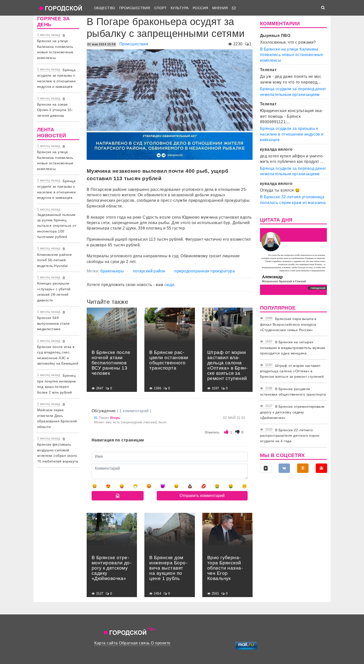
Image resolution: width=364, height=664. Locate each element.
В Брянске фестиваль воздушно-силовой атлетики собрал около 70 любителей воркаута (57, 450)
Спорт (160, 8)
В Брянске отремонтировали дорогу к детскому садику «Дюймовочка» (292, 412)
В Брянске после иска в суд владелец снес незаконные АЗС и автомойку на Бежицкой (57, 352)
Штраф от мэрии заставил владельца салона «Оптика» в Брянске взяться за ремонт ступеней (292, 371)
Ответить (212, 432)
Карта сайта (106, 643)
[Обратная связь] (233, 7)
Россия (200, 8)
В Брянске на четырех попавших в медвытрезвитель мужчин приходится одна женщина (292, 347)
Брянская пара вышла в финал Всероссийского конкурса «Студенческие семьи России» (288, 324)
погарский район (149, 271)
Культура (180, 8)
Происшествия (134, 8)
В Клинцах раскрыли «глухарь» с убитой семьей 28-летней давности (54, 289)
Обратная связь (134, 643)
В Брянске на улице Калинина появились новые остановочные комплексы (55, 46)
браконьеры (112, 271)
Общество (104, 8)
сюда (169, 285)
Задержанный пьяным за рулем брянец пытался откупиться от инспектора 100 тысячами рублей (56, 226)
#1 (96, 418)
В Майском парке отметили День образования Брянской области (57, 416)
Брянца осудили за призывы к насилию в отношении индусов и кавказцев (292, 134)
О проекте (160, 643)
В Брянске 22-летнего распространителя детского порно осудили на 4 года (290, 435)
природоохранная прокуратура (204, 271)
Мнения (220, 8)
